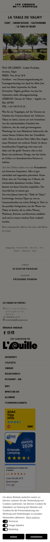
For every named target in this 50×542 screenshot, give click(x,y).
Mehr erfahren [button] (33, 517)
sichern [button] (13, 536)
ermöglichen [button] (36, 536)
